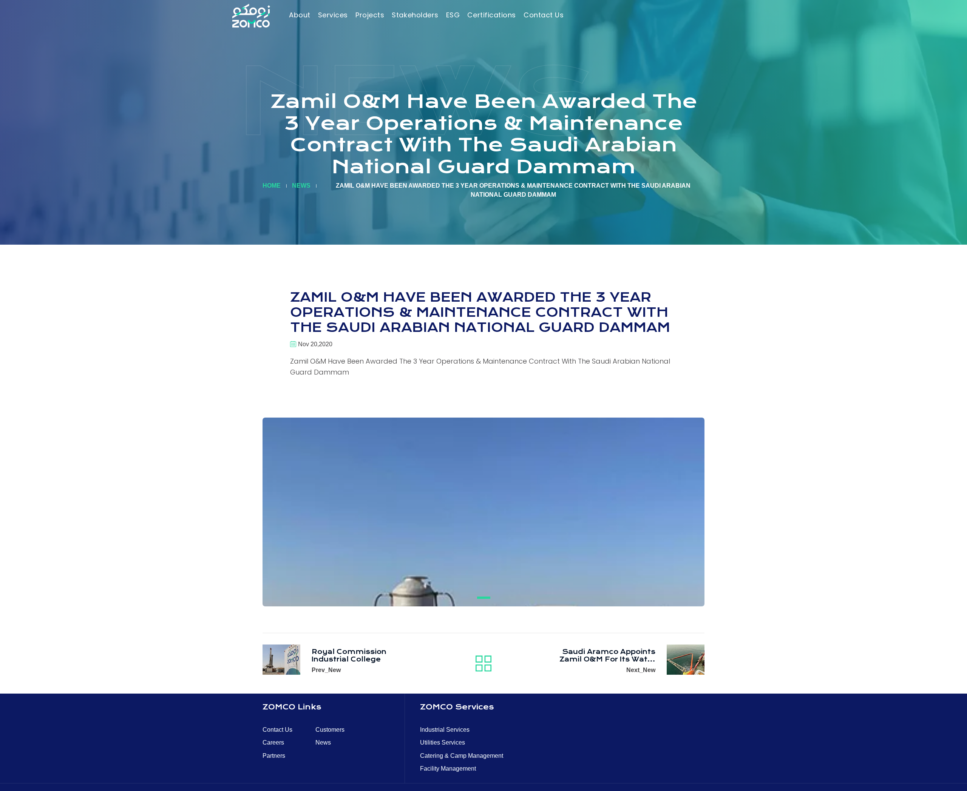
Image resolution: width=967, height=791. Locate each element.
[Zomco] (251, 15)
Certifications (491, 15)
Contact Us (544, 15)
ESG (453, 15)
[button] (483, 598)
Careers (273, 742)
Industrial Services (445, 729)
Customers (329, 729)
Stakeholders (415, 15)
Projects (369, 15)
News (301, 185)
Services (333, 15)
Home (272, 185)
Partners (274, 755)
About (299, 15)
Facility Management (448, 768)
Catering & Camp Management (461, 755)
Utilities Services (442, 742)
